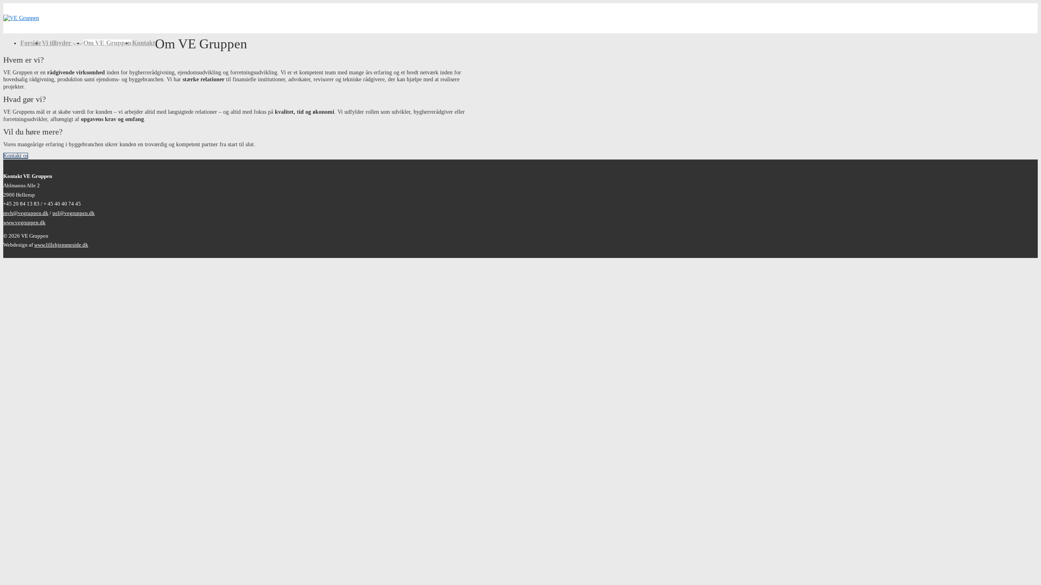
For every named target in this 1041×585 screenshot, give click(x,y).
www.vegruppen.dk (24, 222)
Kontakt (143, 42)
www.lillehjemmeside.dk (61, 245)
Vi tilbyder (56, 42)
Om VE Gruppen (107, 42)
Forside (30, 42)
